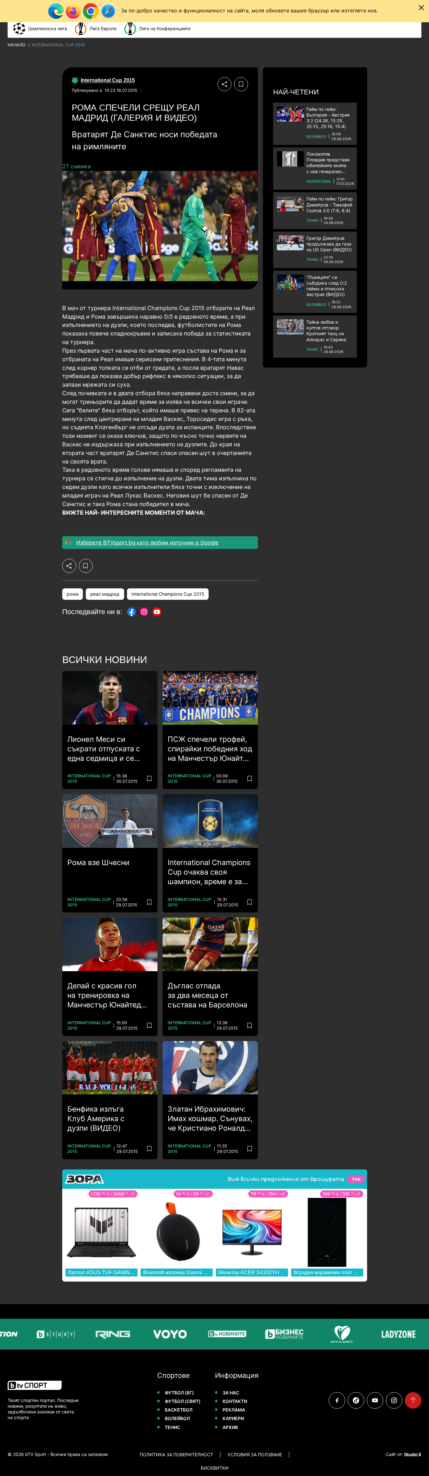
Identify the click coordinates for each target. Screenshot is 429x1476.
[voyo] (166, 1334)
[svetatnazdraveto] (338, 1334)
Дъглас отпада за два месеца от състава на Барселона (207, 995)
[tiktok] (356, 1400)
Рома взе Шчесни (98, 862)
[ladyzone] (395, 1334)
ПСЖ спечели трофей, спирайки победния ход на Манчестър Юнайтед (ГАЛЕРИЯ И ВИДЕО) (210, 749)
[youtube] (375, 1400)
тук (356, 1179)
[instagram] (394, 1400)
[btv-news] (223, 1334)
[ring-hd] (109, 1334)
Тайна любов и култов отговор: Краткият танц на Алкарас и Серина (326, 330)
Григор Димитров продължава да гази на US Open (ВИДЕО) (329, 243)
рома (72, 594)
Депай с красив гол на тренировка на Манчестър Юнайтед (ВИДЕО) (104, 995)
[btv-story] (52, 1334)
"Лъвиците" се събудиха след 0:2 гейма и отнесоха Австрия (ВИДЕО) (326, 285)
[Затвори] (421, 7)
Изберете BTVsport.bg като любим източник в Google (147, 542)
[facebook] (337, 1400)
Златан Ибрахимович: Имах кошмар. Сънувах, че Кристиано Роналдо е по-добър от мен (210, 1119)
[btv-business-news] (281, 1334)
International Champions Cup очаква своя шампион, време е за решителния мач (209, 872)
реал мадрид (104, 594)
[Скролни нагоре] (413, 1400)
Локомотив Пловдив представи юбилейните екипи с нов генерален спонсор (328, 162)
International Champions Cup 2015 (167, 594)
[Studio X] (412, 1454)
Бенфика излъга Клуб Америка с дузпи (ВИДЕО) (95, 1119)
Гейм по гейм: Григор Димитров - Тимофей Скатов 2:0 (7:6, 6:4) (329, 204)
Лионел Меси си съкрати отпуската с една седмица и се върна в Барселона (103, 749)
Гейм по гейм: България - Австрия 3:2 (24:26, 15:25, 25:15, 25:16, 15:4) (328, 117)
